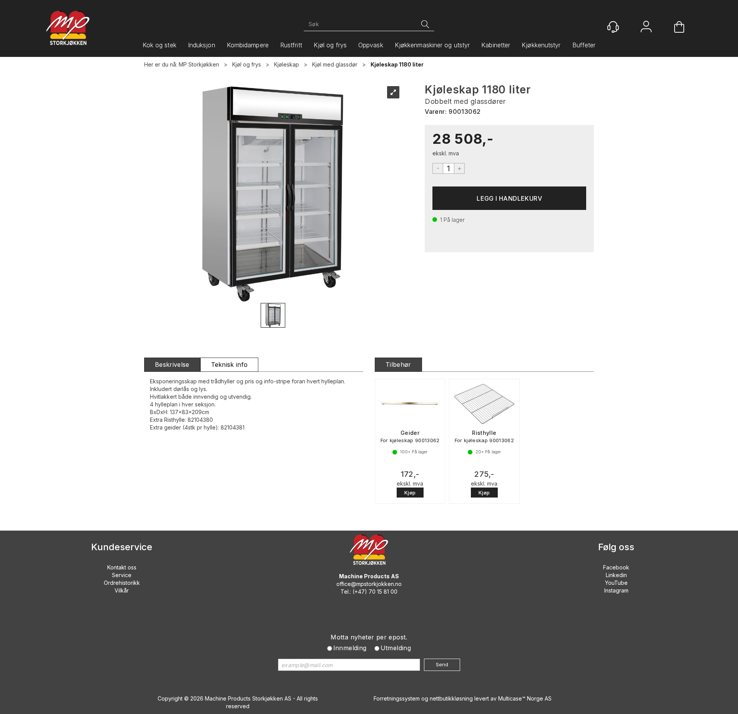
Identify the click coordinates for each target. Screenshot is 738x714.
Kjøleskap (286, 64)
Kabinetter (495, 45)
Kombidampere (248, 45)
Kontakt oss (121, 567)
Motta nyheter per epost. (369, 637)
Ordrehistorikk (122, 582)
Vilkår (122, 590)
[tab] (172, 365)
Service (121, 575)
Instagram (616, 590)
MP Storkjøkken (199, 64)
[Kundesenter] (613, 27)
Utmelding (396, 648)
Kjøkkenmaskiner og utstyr (432, 45)
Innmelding (350, 648)
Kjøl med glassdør (334, 64)
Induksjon (201, 45)
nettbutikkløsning (451, 698)
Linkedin (616, 575)
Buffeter (584, 45)
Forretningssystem (397, 698)
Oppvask (370, 45)
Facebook (616, 567)
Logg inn (646, 27)
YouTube (616, 582)
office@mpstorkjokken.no (369, 584)
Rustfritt (291, 45)
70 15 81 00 (383, 591)
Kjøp (509, 198)
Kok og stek (159, 45)
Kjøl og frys (330, 45)
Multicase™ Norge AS (525, 698)
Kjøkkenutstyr (541, 45)
